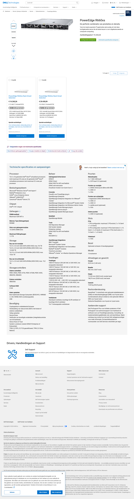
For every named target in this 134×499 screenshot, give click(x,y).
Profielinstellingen (40, 380)
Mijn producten (39, 384)
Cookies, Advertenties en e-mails (80, 426)
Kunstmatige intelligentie (11, 393)
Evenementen (102, 396)
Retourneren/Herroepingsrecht (75, 380)
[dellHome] (4, 11)
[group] (47, 25)
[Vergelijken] (128, 13)
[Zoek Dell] (77, 2)
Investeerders (39, 403)
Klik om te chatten (39, 467)
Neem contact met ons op (116, 167)
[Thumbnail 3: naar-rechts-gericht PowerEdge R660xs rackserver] (13, 37)
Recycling (38, 409)
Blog (100, 393)
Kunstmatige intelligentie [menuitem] (10, 7)
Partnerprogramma (72, 399)
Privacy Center (103, 403)
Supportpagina (71, 374)
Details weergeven (21, 136)
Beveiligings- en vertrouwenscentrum (109, 406)
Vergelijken (122, 15)
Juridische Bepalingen (100, 426)
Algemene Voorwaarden (29, 426)
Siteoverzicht (7, 374)
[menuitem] (25, 7)
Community (102, 374)
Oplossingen (7, 399)
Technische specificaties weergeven (109, 40)
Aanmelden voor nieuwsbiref (107, 399)
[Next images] (13, 46)
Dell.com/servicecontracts (78, 448)
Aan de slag (29, 355)
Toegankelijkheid (115, 426)
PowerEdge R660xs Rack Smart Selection (20, 97)
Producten (7, 396)
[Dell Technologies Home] (11, 2)
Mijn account (39, 374)
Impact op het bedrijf (41, 412)
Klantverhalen (39, 416)
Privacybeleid (44, 426)
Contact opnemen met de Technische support (80, 377)
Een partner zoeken (72, 393)
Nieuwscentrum (39, 406)
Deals (5, 406)
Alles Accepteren (56, 492)
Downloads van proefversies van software (110, 409)
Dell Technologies (8, 422)
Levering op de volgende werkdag (97, 477)
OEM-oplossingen (72, 396)
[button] (96, 2)
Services (6, 403)
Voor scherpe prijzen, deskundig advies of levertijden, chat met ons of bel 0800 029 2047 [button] (20, 126)
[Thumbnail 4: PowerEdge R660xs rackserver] (13, 43)
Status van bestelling (41, 377)
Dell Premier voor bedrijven (123, 7)
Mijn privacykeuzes (58, 426)
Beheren (12, 492)
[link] (105, 2)
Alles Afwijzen (43, 492)
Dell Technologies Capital (42, 399)
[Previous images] (13, 21)
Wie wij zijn (38, 393)
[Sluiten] (62, 474)
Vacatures (38, 396)
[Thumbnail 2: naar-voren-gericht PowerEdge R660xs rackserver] (13, 31)
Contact (101, 377)
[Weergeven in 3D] (13, 50)
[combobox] (52, 2)
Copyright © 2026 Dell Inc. (11, 426)
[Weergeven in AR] (13, 56)
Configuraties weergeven (88, 40)
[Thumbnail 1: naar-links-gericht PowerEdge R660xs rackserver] (13, 26)
